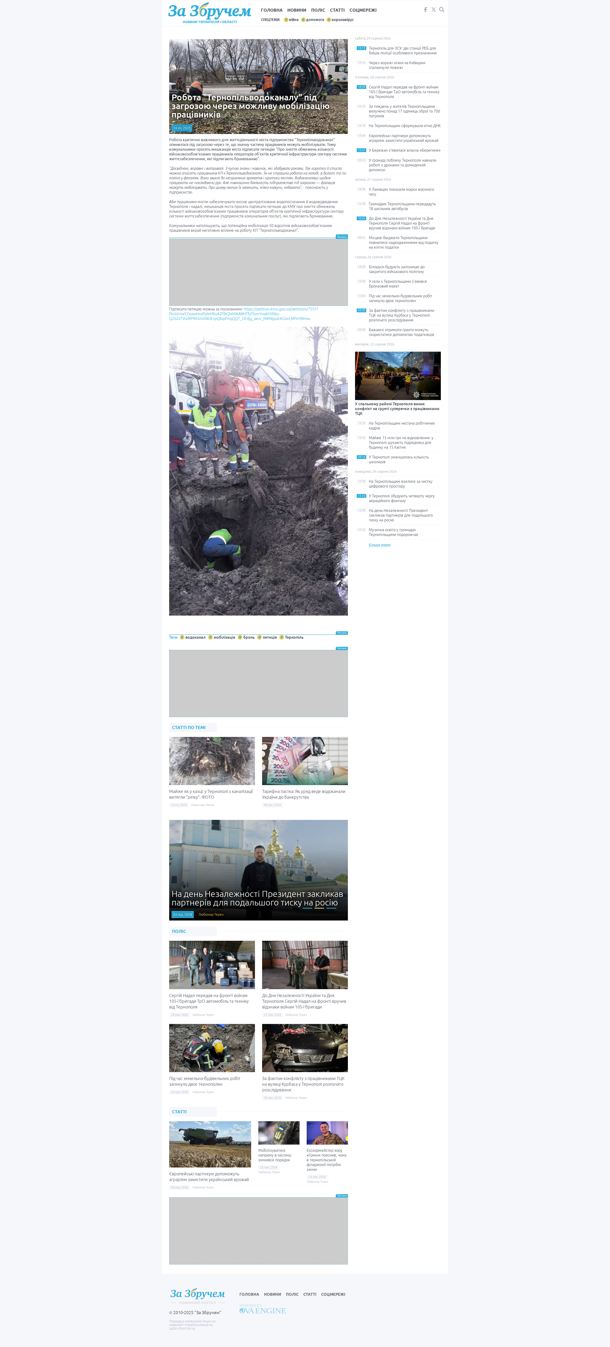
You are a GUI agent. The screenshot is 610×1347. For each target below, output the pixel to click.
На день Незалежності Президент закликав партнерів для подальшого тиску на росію (401, 515)
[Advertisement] (258, 272)
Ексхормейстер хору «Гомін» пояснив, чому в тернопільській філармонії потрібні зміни (327, 1160)
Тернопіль (294, 637)
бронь (249, 637)
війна (294, 19)
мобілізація (224, 637)
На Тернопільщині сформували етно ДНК (405, 125)
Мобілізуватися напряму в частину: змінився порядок (275, 1155)
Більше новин (380, 545)
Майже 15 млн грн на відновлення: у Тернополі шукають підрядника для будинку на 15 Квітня (401, 442)
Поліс (318, 10)
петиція (270, 637)
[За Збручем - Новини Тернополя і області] (209, 11)
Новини (296, 10)
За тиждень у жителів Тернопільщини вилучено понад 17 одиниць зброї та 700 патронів (404, 111)
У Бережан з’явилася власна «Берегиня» (405, 150)
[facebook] (425, 11)
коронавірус (343, 19)
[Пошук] (441, 9)
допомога (315, 19)
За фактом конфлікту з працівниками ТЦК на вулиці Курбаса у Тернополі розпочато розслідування (303, 1084)
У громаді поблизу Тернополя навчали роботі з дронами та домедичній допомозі (402, 165)
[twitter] (433, 11)
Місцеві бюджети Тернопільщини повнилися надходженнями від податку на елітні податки (403, 242)
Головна (272, 10)
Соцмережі (363, 10)
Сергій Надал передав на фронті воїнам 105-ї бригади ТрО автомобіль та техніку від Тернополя (209, 1001)
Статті (337, 10)
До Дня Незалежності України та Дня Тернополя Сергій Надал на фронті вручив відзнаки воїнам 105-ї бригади (304, 1001)
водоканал (195, 637)
